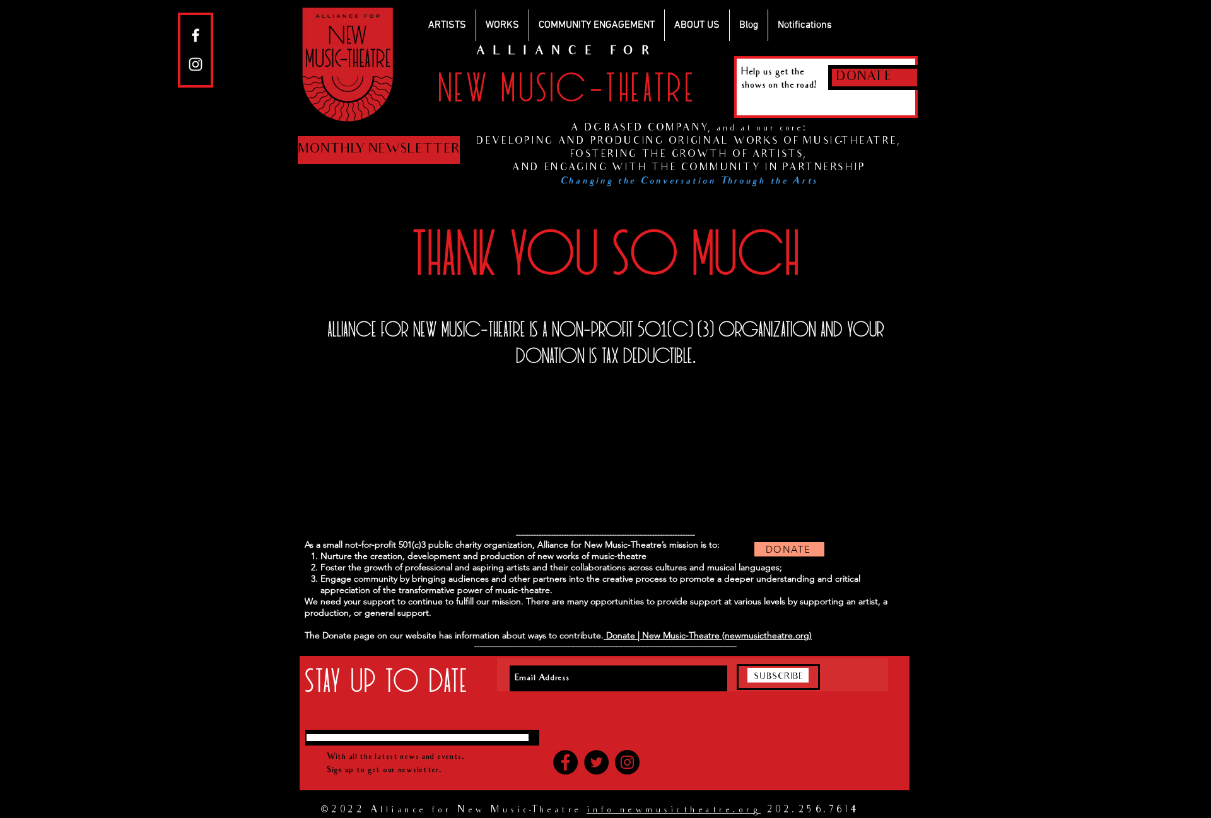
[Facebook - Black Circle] (565, 762)
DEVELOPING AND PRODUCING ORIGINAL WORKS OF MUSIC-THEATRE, (689, 141)
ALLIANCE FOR (566, 52)
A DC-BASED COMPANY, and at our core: (689, 128)
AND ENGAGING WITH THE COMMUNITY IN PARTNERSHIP (689, 168)
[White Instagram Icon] (195, 64)
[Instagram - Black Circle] (627, 762)
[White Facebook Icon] (195, 35)
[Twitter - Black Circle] (596, 762)
